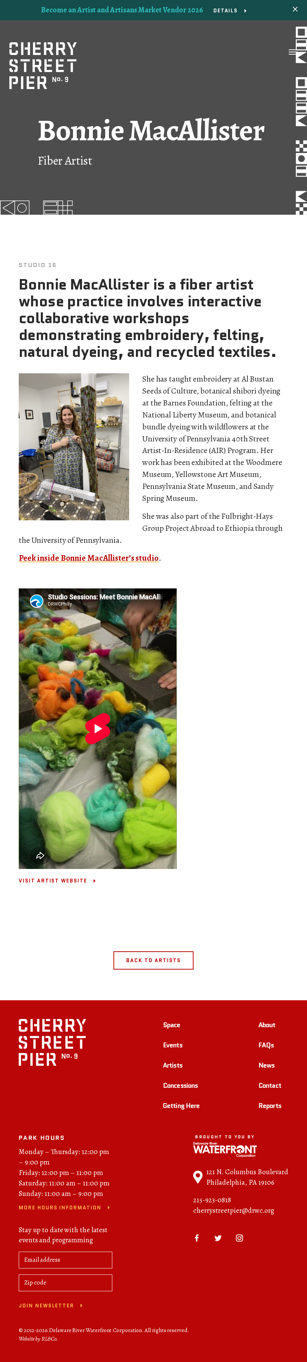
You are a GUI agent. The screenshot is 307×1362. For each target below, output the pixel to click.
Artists (172, 1065)
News (266, 1065)
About (267, 1025)
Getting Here (181, 1106)
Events (172, 1045)
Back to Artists (153, 960)
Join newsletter (46, 1305)
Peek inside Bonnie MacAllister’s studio (89, 558)
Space (171, 1025)
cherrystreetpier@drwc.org (233, 1210)
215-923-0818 (212, 1200)
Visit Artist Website (53, 880)
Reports (269, 1106)
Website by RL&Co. (38, 1339)
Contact (269, 1085)
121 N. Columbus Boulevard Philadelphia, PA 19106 (247, 1177)
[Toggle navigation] (293, 52)
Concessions (180, 1085)
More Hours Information (60, 1207)
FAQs (266, 1045)
